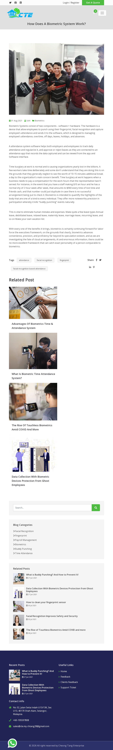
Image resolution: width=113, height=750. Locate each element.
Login (66, 2)
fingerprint (64, 260)
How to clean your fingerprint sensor (46, 602)
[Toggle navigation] (102, 13)
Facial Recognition (24, 531)
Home (64, 671)
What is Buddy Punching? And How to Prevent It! (52, 574)
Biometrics (39, 120)
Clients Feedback (69, 682)
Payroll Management (26, 540)
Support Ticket (68, 687)
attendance (24, 260)
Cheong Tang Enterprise (71, 745)
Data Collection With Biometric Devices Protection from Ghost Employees (30, 481)
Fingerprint (21, 535)
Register (75, 2)
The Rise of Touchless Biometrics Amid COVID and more (56, 629)
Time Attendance (24, 553)
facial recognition (44, 260)
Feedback (65, 676)
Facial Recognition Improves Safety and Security (52, 616)
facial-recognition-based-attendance (29, 268)
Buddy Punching (23, 548)
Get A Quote (93, 2)
